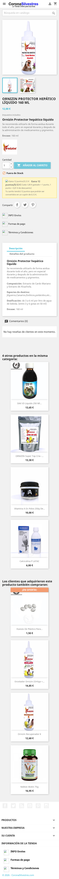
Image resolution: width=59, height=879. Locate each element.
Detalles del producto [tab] (22, 253)
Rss (21, 805)
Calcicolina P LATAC (29, 561)
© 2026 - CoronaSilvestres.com (18, 875)
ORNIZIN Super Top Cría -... (30, 456)
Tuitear (25, 205)
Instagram (46, 805)
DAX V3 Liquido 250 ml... (29, 403)
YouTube (29, 805)
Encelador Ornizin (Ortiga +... (29, 681)
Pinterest (33, 205)
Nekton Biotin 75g (29, 786)
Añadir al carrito (32, 165)
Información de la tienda (19, 843)
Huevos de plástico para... (29, 628)
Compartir (17, 205)
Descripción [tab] (16, 248)
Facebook (5, 805)
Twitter (13, 805)
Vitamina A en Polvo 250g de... (29, 508)
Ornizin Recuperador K (29, 734)
